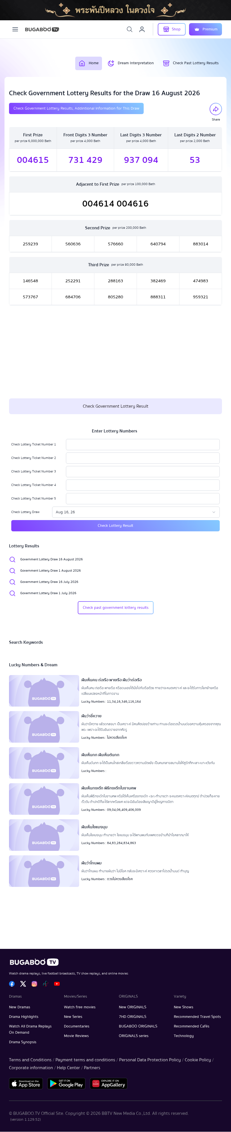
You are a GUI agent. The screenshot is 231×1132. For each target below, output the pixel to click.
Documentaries (76, 1026)
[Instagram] (34, 984)
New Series (73, 1017)
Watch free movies (79, 1007)
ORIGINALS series (133, 1036)
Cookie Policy (198, 1060)
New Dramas (19, 1007)
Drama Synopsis (22, 1042)
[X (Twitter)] (23, 984)
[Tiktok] (45, 984)
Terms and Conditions (30, 1060)
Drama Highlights (23, 1017)
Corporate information (31, 1067)
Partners (92, 1067)
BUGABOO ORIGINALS (138, 1026)
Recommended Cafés (191, 1026)
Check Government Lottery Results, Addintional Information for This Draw (76, 108)
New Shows (183, 1007)
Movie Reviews (76, 1036)
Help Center (68, 1067)
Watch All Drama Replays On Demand (30, 1029)
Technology (184, 1036)
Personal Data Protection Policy (150, 1060)
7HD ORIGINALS (132, 1017)
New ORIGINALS (132, 1007)
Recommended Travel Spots (197, 1017)
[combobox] (136, 512)
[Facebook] (12, 984)
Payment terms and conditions (85, 1060)
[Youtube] (57, 984)
